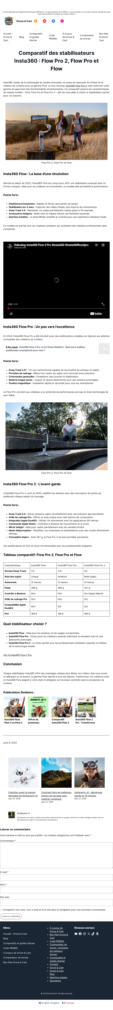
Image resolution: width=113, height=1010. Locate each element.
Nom (3, 884)
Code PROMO (57, 941)
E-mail (4, 872)
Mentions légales (58, 977)
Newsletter (55, 980)
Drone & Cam (24, 21)
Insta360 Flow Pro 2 (76, 85)
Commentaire (8, 840)
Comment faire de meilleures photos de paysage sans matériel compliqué (56, 795)
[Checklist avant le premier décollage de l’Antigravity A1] (23, 773)
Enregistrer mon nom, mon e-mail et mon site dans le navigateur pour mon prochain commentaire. (54, 909)
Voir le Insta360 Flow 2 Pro (17, 655)
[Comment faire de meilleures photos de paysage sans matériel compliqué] (56, 773)
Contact (54, 964)
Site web (4, 897)
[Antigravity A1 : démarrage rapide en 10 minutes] (89, 773)
